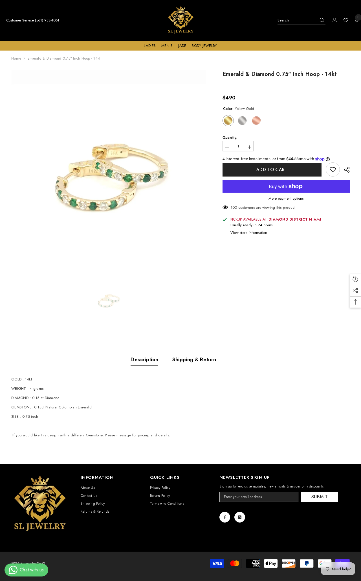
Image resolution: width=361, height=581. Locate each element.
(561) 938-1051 (47, 20)
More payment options (285, 198)
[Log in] (335, 20)
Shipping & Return (194, 359)
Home (16, 58)
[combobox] (297, 20)
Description (144, 359)
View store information (248, 232)
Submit (319, 496)
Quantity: (230, 137)
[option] (108, 167)
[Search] (301, 20)
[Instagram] (239, 517)
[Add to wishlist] (333, 169)
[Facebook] (224, 517)
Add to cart (272, 169)
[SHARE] (345, 170)
